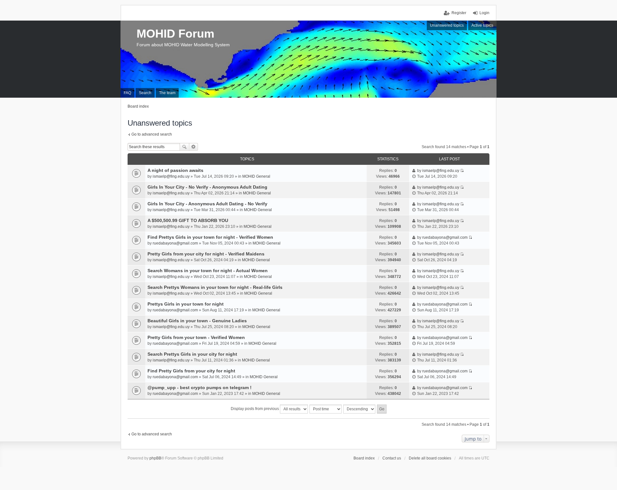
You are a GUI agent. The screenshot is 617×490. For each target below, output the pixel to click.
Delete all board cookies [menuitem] (430, 458)
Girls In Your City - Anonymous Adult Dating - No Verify (207, 203)
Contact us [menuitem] (391, 458)
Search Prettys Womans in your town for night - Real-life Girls (215, 287)
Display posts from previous (255, 408)
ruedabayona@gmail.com (175, 243)
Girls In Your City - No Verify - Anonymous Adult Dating (207, 187)
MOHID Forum (175, 33)
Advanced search (193, 147)
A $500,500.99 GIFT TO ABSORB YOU (188, 220)
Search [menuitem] (145, 93)
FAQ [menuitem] (127, 93)
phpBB (155, 458)
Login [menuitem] (484, 13)
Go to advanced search (151, 134)
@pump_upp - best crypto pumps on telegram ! (200, 387)
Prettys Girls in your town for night (186, 304)
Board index (364, 458)
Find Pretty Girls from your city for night (191, 370)
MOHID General (256, 176)
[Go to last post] (462, 170)
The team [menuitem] (167, 93)
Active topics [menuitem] (482, 25)
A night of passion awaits (175, 170)
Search (184, 147)
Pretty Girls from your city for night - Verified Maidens (206, 253)
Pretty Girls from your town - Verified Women (196, 337)
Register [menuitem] (459, 13)
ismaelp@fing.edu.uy (171, 176)
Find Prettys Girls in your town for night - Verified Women (210, 237)
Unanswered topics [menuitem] (447, 25)
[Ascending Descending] (359, 409)
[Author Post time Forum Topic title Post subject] (325, 409)
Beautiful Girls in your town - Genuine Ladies (197, 320)
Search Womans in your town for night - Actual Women (208, 270)
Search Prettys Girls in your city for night (192, 354)
